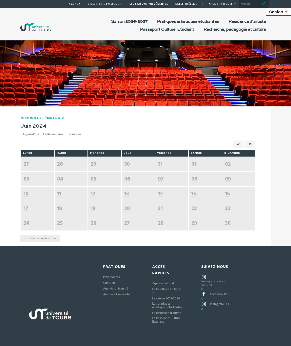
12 (93, 193)
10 (26, 193)
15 (193, 193)
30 (127, 164)
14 (160, 193)
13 (126, 193)
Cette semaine (53, 134)
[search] (249, 4)
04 (60, 179)
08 (194, 179)
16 (227, 193)
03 (26, 179)
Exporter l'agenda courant (41, 238)
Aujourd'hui (31, 134)
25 (60, 223)
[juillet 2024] (250, 144)
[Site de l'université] (35, 317)
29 (93, 164)
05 (93, 179)
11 (59, 193)
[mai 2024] (238, 144)
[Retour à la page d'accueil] (35, 23)
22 (194, 208)
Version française (30, 118)
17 (26, 208)
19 (93, 208)
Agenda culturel (54, 118)
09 (228, 179)
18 (59, 208)
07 (161, 179)
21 (160, 208)
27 (26, 164)
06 (127, 179)
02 (228, 164)
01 (193, 164)
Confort (278, 11)
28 (60, 164)
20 (127, 208)
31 (160, 164)
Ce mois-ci (75, 134)
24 (26, 223)
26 (93, 223)
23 (227, 208)
